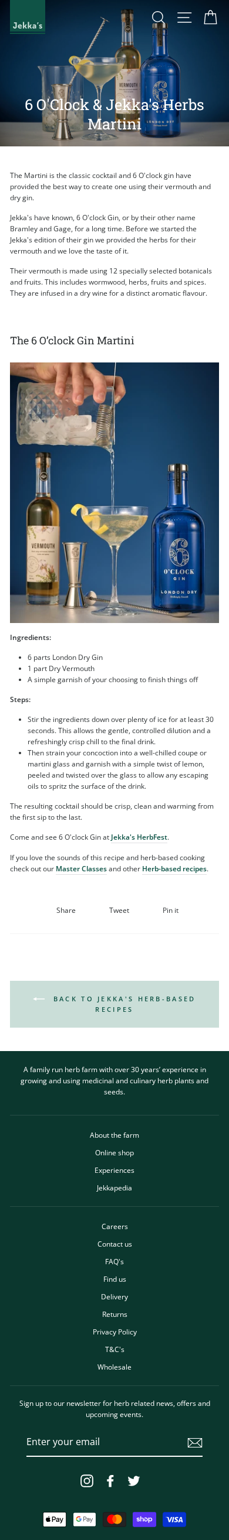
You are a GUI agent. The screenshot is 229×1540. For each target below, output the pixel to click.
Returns (114, 1314)
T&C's (114, 1349)
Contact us (114, 1243)
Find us (114, 1279)
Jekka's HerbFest (139, 836)
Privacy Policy (115, 1331)
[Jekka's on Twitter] (133, 1480)
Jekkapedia (114, 1187)
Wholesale (114, 1366)
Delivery (114, 1296)
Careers (115, 1226)
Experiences (114, 1170)
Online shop (114, 1152)
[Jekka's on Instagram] (86, 1480)
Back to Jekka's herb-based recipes (122, 1004)
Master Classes (81, 868)
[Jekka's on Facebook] (110, 1480)
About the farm (114, 1134)
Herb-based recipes (174, 868)
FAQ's (114, 1261)
